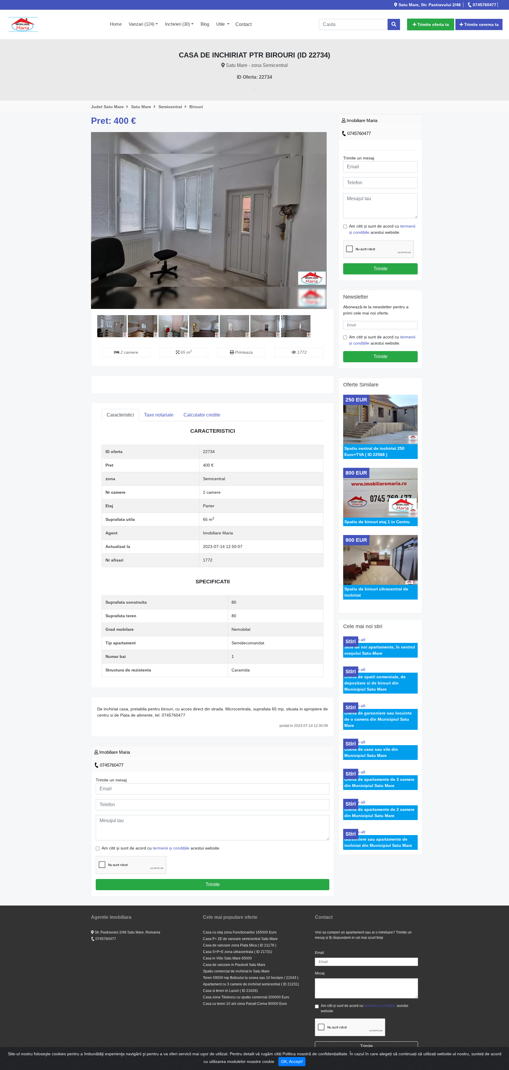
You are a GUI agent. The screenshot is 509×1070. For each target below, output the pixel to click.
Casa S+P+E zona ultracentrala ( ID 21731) (237, 952)
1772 (301, 352)
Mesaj (320, 973)
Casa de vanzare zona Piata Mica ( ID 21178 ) (239, 945)
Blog (205, 24)
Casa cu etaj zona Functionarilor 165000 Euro (240, 932)
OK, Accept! (292, 1061)
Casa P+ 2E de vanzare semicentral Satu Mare (240, 939)
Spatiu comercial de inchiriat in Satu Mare (236, 971)
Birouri (196, 106)
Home (117, 24)
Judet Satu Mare (108, 106)
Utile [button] (221, 24)
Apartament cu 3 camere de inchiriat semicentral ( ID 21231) (251, 984)
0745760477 (111, 765)
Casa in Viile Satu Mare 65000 (227, 958)
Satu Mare (141, 106)
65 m (185, 352)
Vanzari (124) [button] (141, 24)
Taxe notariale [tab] (158, 414)
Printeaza (243, 352)
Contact (243, 24)
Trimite (213, 884)
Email (319, 953)
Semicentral (170, 106)
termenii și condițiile (171, 848)
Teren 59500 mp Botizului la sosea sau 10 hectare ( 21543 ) (250, 978)
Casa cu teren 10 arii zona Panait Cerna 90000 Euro (245, 1004)
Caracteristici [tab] (120, 414)
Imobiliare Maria (114, 752)
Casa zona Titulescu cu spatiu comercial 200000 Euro (246, 997)
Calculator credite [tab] (202, 414)
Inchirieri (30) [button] (177, 24)
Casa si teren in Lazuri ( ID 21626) (230, 991)
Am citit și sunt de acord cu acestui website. (161, 848)
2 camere (128, 352)
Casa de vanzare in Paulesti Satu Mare (234, 965)
